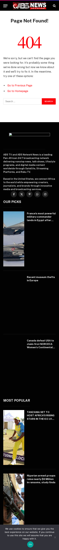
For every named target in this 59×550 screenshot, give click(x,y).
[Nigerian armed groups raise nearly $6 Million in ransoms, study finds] (13, 501)
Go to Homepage (17, 91)
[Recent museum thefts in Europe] (13, 302)
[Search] (54, 6)
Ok (30, 544)
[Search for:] (22, 101)
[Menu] (5, 6)
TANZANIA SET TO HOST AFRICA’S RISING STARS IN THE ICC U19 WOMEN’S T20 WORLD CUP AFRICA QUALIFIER (41, 419)
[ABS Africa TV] (29, 5)
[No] (55, 537)
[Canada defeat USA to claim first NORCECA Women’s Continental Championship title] (13, 366)
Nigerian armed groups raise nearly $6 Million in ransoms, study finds (41, 479)
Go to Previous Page (19, 85)
